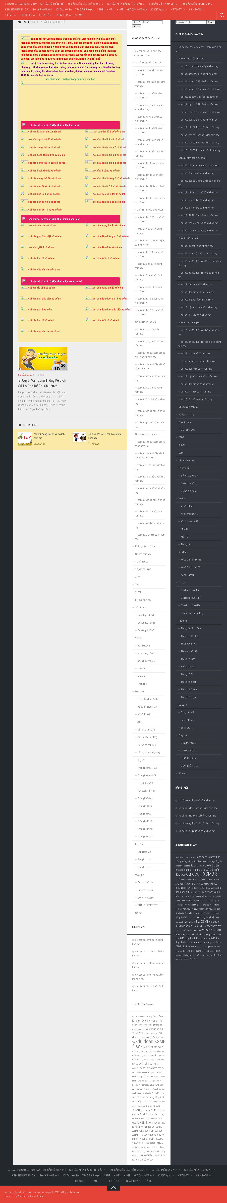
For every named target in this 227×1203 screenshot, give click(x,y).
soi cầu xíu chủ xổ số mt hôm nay (197, 353)
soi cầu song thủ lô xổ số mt (108, 287)
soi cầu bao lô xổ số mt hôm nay (196, 368)
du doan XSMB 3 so (196, 876)
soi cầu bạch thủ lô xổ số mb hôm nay (199, 119)
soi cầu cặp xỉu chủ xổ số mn (44, 269)
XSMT (120, 9)
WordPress (23, 1196)
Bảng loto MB (187, 712)
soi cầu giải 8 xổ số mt (40, 309)
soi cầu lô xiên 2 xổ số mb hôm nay (197, 207)
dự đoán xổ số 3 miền (196, 892)
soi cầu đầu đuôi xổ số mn (107, 247)
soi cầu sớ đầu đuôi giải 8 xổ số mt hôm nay (198, 332)
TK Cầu (9, 15)
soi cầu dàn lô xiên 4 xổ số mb (109, 162)
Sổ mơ (79, 15)
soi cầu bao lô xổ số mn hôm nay (196, 284)
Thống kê (26, 15)
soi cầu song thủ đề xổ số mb (44, 178)
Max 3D (184, 529)
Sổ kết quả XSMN (189, 483)
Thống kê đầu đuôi (190, 636)
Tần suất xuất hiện (189, 651)
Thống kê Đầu (187, 674)
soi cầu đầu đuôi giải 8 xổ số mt (110, 298)
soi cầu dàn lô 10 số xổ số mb (109, 186)
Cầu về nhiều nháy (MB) (192, 613)
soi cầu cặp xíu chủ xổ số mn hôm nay (199, 307)
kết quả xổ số (181, 917)
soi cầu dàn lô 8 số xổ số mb (108, 139)
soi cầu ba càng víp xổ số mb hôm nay (199, 96)
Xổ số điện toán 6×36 (191, 559)
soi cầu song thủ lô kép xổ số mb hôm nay (201, 89)
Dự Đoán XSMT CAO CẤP (191, 880)
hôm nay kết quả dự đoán (193, 909)
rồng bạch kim (212, 917)
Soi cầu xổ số (63, 9)
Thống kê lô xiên (189, 689)
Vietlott (176, 9)
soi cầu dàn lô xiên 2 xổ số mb (109, 147)
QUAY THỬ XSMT (189, 758)
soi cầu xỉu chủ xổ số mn (42, 225)
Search (211, 22)
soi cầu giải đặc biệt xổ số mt (44, 298)
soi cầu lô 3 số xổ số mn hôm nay (197, 299)
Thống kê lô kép (189, 681)
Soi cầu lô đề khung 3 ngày (199, 946)
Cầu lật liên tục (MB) (190, 597)
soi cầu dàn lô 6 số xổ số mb (109, 131)
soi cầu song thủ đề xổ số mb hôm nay (199, 81)
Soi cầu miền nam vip (161, 3)
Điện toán (195, 9)
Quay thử (62, 15)
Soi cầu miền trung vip (196, 3)
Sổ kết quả (157, 9)
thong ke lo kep (189, 951)
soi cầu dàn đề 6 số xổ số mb (44, 201)
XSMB (100, 9)
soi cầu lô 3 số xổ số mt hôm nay (196, 399)
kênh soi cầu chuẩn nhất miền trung (205, 913)
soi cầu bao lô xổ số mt (41, 320)
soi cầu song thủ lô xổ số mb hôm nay (199, 73)
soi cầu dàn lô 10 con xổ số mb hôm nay (200, 165)
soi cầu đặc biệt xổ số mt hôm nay (197, 384)
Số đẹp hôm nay (42, 9)
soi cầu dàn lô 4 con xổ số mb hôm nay (199, 192)
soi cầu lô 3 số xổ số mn (106, 258)
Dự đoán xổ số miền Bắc (195, 896)
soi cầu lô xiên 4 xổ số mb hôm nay (197, 173)
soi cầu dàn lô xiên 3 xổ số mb (109, 155)
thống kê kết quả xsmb (149, 1151)
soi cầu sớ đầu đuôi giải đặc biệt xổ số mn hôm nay (199, 263)
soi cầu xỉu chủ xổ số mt (41, 287)
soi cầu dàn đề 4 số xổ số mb (44, 186)
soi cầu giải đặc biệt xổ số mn (44, 236)
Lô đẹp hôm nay (196, 917)
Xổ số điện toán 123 (190, 567)
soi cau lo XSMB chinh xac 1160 (188, 930)
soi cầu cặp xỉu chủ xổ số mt (44, 331)
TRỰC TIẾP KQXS (84, 9)
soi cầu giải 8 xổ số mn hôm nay (196, 314)
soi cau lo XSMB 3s (150, 1110)
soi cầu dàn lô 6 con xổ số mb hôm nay (199, 230)
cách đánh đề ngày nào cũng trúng (203, 861)
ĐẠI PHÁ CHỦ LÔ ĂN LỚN (185, 959)
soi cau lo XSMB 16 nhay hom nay (203, 926)
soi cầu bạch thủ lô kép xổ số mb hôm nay (201, 112)
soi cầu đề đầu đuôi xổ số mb (109, 194)
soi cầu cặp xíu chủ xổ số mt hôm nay (199, 376)
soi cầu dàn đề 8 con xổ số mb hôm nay (200, 142)
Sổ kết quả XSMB (189, 475)
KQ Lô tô (44, 15)
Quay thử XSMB (188, 742)
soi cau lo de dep (138, 1106)
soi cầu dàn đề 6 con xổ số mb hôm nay (200, 134)
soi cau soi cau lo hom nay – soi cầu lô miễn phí (34, 3)
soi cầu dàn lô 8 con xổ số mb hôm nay (199, 222)
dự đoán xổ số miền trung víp (204, 901)
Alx (41, 1196)
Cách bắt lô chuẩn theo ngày (185, 857)
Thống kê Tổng (188, 658)
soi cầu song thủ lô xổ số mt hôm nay (199, 361)
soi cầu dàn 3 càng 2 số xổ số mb (111, 178)
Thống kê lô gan (188, 697)
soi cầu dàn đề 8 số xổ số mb (109, 201)
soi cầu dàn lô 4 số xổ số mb (44, 194)
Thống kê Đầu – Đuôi (191, 628)
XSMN (110, 9)
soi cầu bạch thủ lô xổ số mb (45, 139)
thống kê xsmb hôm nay (194, 955)
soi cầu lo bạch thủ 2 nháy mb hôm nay (199, 66)
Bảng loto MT (187, 727)
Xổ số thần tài (187, 574)
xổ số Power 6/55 (189, 521)
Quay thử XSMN (188, 750)
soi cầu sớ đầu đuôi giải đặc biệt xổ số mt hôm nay (199, 343)
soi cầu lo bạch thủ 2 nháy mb (44, 131)
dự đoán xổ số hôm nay (149, 1068)
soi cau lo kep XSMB (197, 921)
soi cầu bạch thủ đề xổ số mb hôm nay (199, 104)
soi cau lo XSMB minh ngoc (199, 934)
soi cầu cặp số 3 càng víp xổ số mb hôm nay (199, 182)
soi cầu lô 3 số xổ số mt (106, 320)
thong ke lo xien (202, 951)
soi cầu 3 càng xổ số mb (106, 170)
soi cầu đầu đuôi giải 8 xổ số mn (111, 236)
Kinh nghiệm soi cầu (17, 9)
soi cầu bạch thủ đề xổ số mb (44, 170)
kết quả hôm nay (137, 9)
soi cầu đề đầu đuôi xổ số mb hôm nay (199, 215)
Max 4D (184, 536)
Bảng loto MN (187, 720)
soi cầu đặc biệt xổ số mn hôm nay (197, 292)
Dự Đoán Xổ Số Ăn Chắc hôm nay (204, 888)
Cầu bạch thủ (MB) (190, 590)
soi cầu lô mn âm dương (198, 942)
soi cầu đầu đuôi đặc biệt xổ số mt (112, 309)
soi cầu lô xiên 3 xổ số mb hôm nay (197, 200)
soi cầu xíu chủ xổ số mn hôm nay (197, 245)
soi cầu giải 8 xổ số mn (41, 247)
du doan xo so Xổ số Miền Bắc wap (148, 1037)
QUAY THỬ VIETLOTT (191, 765)
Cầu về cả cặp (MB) (190, 605)
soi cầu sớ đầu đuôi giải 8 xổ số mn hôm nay (198, 274)
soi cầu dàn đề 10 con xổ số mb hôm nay (200, 150)
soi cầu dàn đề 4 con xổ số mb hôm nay (200, 127)
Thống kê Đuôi (188, 666)
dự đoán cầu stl (144, 1063)
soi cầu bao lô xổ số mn (41, 258)
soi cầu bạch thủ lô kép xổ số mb (46, 155)
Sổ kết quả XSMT (189, 490)
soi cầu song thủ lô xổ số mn (109, 225)
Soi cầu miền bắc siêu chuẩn (124, 3)
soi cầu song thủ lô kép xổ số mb (46, 162)
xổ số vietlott (187, 506)
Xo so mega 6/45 (189, 513)
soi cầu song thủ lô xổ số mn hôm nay (199, 253)
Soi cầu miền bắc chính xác (83, 3)
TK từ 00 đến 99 (188, 643)
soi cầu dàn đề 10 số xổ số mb (45, 209)
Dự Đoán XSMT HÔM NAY (190, 884)
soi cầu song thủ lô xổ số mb (44, 147)
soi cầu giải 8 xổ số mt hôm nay (196, 391)
